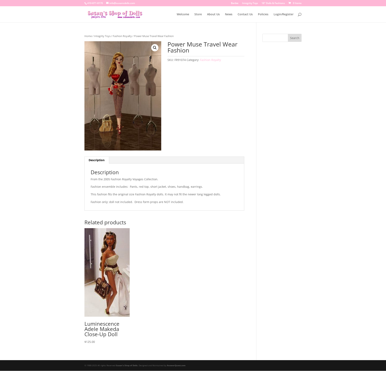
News (228, 14)
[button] (154, 47)
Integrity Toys (250, 3)
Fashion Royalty (122, 36)
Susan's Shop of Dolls (127, 365)
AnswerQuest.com (176, 365)
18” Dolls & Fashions (273, 3)
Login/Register (284, 14)
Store (198, 14)
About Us (213, 14)
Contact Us (245, 14)
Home (88, 36)
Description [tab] (97, 160)
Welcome (183, 14)
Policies (263, 14)
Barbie (234, 3)
